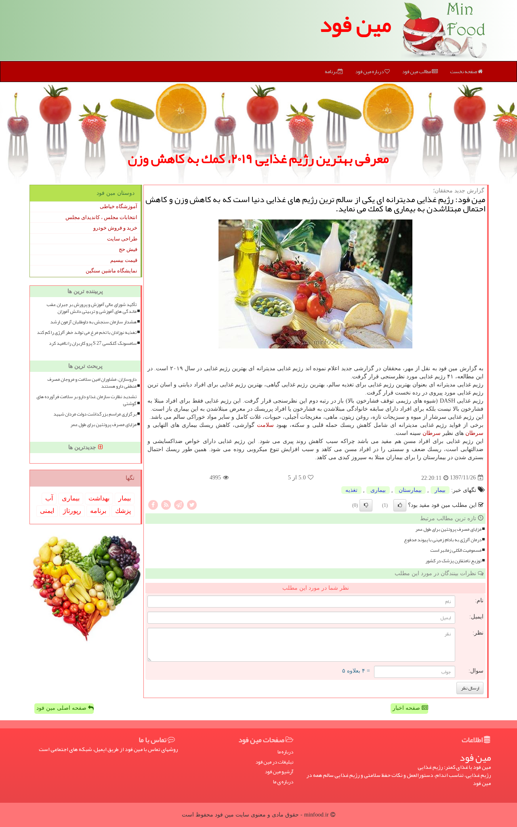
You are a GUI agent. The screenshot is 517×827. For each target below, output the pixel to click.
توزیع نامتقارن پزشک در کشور (453, 560)
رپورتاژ (72, 510)
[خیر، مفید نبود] (365, 505)
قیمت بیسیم (123, 260)
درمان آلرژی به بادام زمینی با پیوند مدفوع (442, 539)
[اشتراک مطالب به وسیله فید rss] (166, 504)
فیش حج (128, 249)
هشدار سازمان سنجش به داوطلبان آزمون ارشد (93, 322)
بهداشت (98, 498)
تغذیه (351, 490)
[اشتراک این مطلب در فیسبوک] (153, 504)
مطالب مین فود (417, 71)
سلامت (265, 425)
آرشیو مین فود (279, 771)
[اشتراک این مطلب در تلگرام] (179, 504)
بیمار (440, 490)
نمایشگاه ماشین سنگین (111, 271)
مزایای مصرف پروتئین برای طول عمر (448, 529)
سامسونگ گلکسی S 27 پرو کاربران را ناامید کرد (93, 343)
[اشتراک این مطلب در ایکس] (192, 504)
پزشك (123, 510)
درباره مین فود (370, 71)
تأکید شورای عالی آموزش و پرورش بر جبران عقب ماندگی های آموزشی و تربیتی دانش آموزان (91, 308)
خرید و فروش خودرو (115, 228)
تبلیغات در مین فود (274, 762)
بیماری (378, 490)
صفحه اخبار (407, 708)
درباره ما (285, 752)
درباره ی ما (283, 782)
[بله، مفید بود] (399, 505)
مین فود (355, 24)
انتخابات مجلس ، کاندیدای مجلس (101, 217)
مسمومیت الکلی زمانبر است (455, 550)
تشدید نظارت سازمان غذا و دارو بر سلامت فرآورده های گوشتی (86, 400)
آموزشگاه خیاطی (118, 206)
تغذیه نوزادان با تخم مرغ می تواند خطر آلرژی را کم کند (87, 332)
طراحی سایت (122, 239)
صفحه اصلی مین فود (62, 708)
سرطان (474, 433)
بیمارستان (410, 490)
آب (49, 498)
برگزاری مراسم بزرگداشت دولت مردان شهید (95, 414)
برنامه (331, 71)
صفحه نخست (464, 71)
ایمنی (47, 510)
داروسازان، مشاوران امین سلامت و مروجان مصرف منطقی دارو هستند (92, 383)
